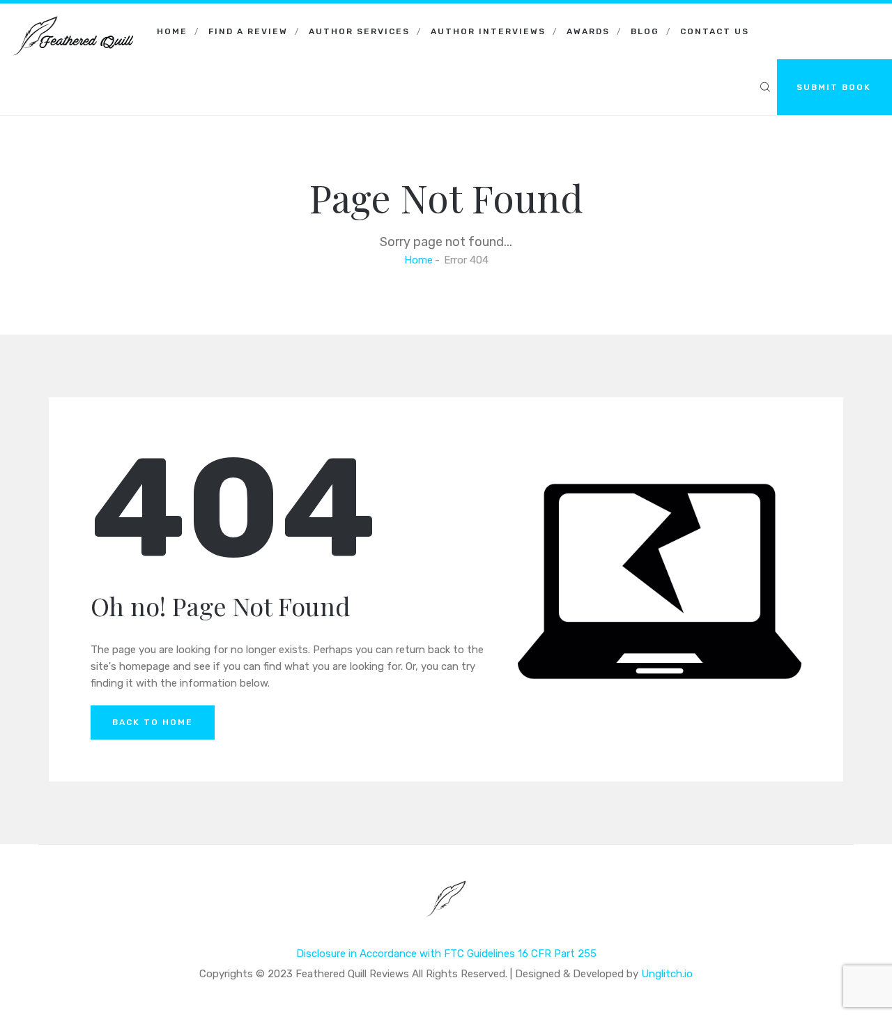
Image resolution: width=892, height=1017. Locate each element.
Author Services (359, 31)
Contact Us (714, 31)
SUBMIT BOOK (834, 87)
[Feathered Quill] (73, 20)
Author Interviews (488, 31)
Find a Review (248, 31)
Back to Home (152, 722)
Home (172, 31)
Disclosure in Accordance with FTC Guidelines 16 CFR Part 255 (446, 953)
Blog (645, 31)
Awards (588, 31)
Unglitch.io (667, 974)
